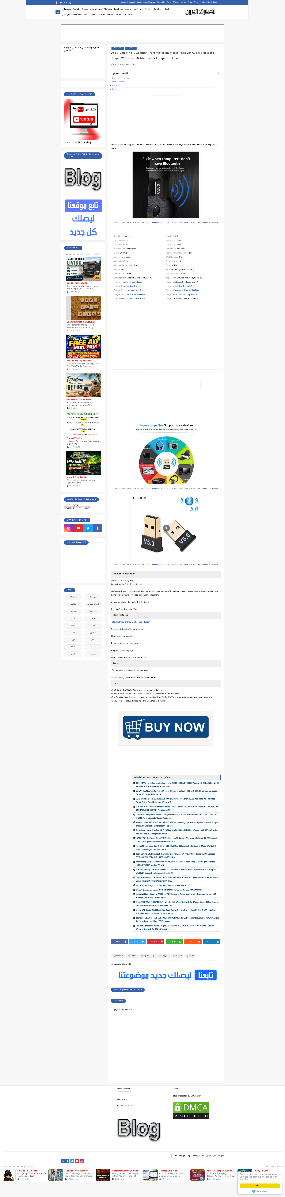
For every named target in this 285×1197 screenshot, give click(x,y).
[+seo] (177, 1161)
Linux (85, 15)
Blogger (67, 15)
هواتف (93, 647)
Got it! (259, 1186)
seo (73, 633)
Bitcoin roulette (124, 1106)
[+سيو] (181, 1161)
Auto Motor (145, 9)
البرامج (93, 619)
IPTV (73, 626)
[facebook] (56, 3)
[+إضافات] (172, 1161)
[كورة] (96, 1161)
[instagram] (70, 3)
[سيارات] (105, 1161)
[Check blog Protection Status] (191, 1119)
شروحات (164, 956)
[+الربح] (153, 1161)
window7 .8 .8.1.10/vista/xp (130, 585)
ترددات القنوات (149, 956)
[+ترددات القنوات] (120, 1161)
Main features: (118, 82)
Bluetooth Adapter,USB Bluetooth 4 (190, 291)
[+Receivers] (139, 1161)
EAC (127, 245)
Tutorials (101, 15)
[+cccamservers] (124, 1161)
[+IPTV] (129, 1161)
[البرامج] (215, 1161)
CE (127, 241)
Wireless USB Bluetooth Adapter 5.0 (136, 299)
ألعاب (93, 640)
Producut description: (121, 78)
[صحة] (101, 1161)
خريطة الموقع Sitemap (146, 2)
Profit (167, 9)
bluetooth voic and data (130, 644)
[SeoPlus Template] (172, 1156)
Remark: (115, 86)
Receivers (118, 48)
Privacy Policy (193, 2)
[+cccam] (134, 1161)
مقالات (191, 956)
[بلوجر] (162, 1161)
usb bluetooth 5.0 (131, 286)
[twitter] (61, 3)
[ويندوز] (186, 1161)
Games (85, 9)
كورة (73, 640)
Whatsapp (108, 9)
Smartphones (96, 9)
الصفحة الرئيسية (128, 2)
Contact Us (161, 2)
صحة (73, 647)
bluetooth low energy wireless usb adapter (131, 622)
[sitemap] (63, 1161)
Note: (114, 89)
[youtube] (66, 3)
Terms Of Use (172, 2)
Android (110, 15)
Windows (77, 15)
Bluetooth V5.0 (117, 581)
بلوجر (73, 654)
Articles (92, 15)
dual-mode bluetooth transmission (127, 629)
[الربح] (148, 1161)
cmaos (128, 237)
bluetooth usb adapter (133, 282)
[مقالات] (196, 1161)
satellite (131, 48)
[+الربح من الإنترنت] (158, 1161)
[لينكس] (191, 1161)
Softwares (128, 15)
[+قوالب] (167, 1161)
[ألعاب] (210, 1161)
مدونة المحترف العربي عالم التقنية (210, 1156)
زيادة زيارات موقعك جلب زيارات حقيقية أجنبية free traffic (161, 886)
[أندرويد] (205, 1161)
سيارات (93, 654)
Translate (85, 508)
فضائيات (178, 956)
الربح (73, 619)
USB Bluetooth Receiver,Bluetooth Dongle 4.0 (140, 295)
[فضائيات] (110, 1161)
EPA (179, 245)
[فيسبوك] (91, 1161)
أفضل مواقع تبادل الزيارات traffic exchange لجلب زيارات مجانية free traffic (168, 890)
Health (135, 9)
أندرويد (93, 626)
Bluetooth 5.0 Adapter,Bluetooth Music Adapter (194, 295)
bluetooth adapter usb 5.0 (186, 282)
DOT (180, 241)
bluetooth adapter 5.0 (133, 291)
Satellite (158, 9)
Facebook (118, 9)
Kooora (128, 9)
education (66, 9)
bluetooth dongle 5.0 (184, 286)
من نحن (183, 2)
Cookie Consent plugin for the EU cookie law (259, 1191)
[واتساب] (86, 1161)
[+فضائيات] (115, 1161)
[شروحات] (200, 1161)
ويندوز (93, 633)
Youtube (76, 9)
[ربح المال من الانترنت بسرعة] (143, 1161)
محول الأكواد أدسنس (209, 2)
